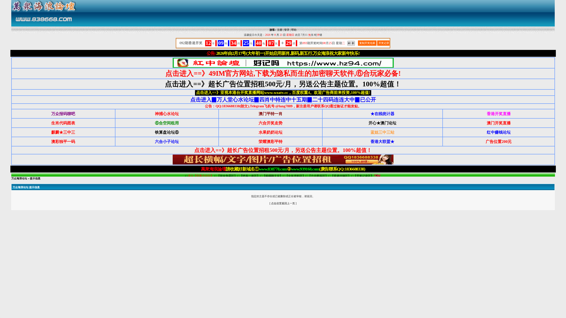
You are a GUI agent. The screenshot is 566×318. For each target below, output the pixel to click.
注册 (279, 29)
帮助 (293, 29)
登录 (286, 29)
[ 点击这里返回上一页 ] (283, 203)
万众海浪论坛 (19, 178)
